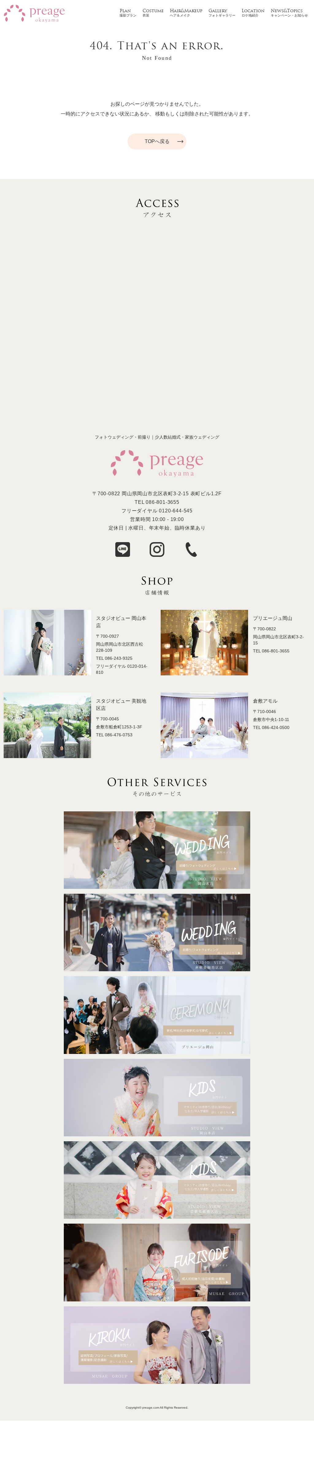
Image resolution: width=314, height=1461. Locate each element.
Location (253, 11)
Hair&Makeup (186, 11)
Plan (125, 11)
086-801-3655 (162, 502)
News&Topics (287, 11)
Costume (153, 11)
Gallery (218, 11)
